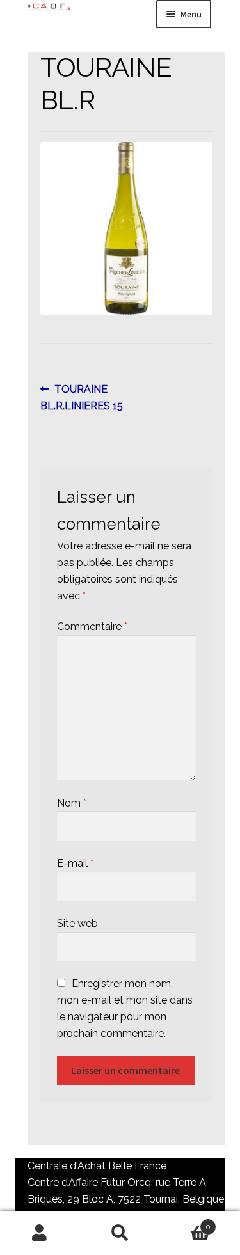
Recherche (120, 1233)
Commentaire (92, 626)
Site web (77, 923)
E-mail (75, 863)
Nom (71, 803)
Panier (185, 1222)
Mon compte (40, 1233)
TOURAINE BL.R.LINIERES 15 (81, 397)
